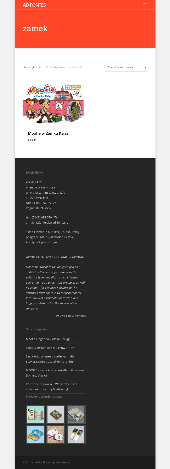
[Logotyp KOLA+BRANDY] (55, 434)
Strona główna (32, 67)
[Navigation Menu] (145, 5)
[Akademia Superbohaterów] (55, 414)
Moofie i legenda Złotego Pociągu (49, 339)
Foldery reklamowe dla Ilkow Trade (50, 348)
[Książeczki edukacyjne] (35, 434)
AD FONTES (34, 4)
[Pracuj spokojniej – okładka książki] (35, 414)
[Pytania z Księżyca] (76, 414)
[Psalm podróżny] (76, 434)
